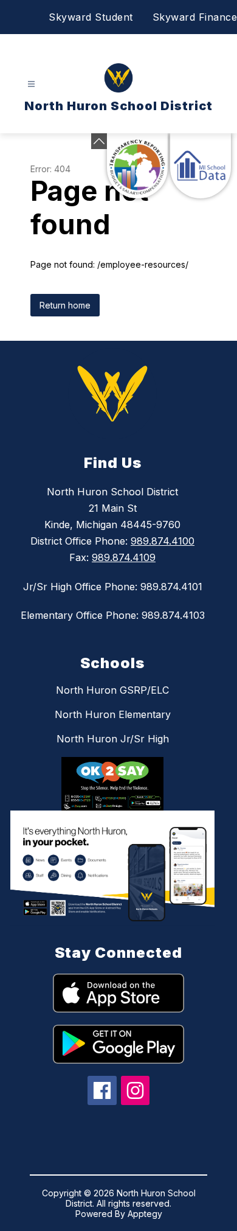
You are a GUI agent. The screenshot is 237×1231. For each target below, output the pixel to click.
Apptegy (145, 1213)
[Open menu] (31, 84)
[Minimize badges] (99, 141)
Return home (65, 305)
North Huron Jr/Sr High (113, 739)
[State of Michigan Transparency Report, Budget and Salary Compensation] (137, 165)
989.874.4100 (162, 541)
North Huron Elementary (113, 714)
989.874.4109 (124, 557)
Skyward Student (91, 17)
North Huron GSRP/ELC (112, 690)
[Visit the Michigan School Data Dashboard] (200, 165)
